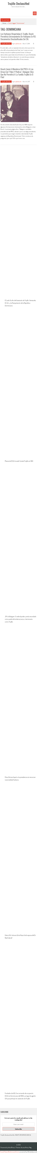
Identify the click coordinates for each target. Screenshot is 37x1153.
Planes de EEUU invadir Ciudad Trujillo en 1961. (19, 461)
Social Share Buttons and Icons (9, 1152)
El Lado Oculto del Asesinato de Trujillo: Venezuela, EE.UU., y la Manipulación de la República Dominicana (20, 303)
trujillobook (17, 44)
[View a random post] (2, 13)
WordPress (11, 1147)
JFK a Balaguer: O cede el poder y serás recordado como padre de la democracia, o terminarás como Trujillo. (20, 619)
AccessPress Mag (26, 1147)
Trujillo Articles (6, 44)
